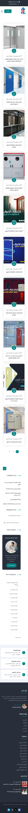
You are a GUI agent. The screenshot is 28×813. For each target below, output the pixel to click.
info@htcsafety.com (13, 2)
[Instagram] (12, 809)
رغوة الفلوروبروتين (15, 500)
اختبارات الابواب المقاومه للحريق (14, 231)
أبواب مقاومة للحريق (22, 770)
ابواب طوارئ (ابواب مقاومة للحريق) (13, 56)
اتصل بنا (7, 11)
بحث (4, 468)
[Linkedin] (8, 809)
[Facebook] (19, 809)
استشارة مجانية (16, 707)
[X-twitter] (15, 809)
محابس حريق (15, 622)
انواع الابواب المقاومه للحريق (14, 272)
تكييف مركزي (15, 598)
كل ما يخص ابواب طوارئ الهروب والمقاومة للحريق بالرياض (14, 60)
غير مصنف (16, 618)
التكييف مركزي (23, 767)
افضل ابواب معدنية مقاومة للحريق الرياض (14, 103)
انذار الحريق (24, 759)
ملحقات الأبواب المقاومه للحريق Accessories (14, 400)
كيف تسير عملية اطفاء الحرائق (12, 504)
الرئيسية (25, 720)
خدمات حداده (15, 602)
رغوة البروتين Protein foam (13, 489)
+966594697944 (13, 4)
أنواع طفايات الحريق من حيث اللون (13, 484)
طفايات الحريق (23, 743)
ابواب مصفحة (15, 590)
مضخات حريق (15, 626)
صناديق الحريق (15, 610)
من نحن (25, 728)
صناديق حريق (23, 756)
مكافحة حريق (15, 630)
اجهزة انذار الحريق (14, 594)
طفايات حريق (15, 614)
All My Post (11, 565)
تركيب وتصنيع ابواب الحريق (14, 442)
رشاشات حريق (15, 606)
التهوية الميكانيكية (22, 765)
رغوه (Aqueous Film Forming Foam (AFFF (13, 494)
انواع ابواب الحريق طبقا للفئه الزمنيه (14, 314)
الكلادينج (24, 762)
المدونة (25, 723)
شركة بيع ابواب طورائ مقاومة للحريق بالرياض (14, 189)
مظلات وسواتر (23, 748)
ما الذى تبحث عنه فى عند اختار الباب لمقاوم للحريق (14, 357)
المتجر (25, 726)
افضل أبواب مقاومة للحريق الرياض (14, 146)
